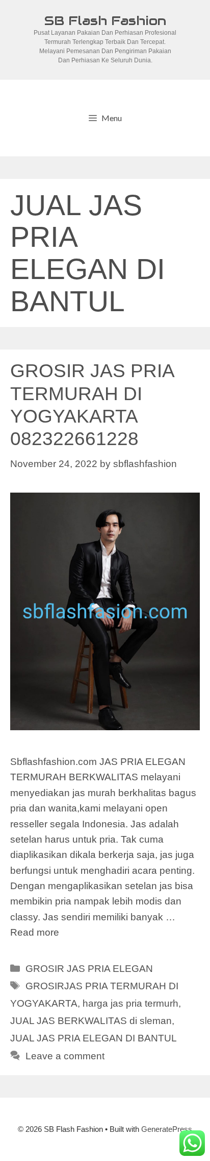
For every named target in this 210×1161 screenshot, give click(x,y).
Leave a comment (64, 1056)
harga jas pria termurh (130, 1003)
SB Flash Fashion (105, 20)
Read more (34, 932)
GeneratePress (166, 1129)
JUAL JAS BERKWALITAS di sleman (91, 1020)
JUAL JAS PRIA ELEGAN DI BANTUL (93, 1038)
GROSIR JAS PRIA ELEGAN (89, 968)
